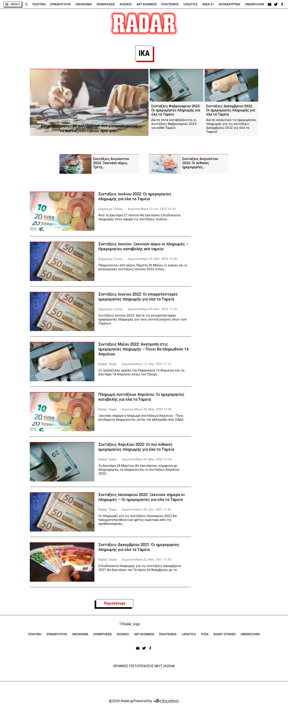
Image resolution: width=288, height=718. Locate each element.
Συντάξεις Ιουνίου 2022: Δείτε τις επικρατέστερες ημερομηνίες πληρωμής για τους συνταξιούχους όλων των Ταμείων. (142, 319)
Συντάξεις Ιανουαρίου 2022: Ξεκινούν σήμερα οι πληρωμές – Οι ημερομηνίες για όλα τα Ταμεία (141, 497)
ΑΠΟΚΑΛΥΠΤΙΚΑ (229, 4)
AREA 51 (208, 4)
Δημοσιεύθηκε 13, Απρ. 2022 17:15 (146, 364)
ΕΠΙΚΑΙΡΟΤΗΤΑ (60, 4)
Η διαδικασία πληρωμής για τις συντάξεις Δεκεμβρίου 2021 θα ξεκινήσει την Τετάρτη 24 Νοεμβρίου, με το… (139, 568)
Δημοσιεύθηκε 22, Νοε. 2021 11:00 (146, 559)
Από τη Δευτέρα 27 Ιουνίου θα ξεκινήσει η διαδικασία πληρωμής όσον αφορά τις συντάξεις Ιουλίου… (139, 217)
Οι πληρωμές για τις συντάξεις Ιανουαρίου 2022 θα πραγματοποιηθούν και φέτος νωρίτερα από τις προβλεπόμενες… (137, 520)
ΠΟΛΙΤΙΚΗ (39, 4)
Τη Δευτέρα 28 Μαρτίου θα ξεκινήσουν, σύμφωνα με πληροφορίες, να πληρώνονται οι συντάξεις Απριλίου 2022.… (138, 469)
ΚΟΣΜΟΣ (126, 4)
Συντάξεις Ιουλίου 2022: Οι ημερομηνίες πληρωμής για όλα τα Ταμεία (134, 196)
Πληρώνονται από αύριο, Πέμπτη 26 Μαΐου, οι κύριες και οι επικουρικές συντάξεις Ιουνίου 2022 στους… (142, 267)
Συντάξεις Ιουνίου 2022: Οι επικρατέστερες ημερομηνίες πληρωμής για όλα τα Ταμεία (138, 296)
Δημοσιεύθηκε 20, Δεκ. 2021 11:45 (146, 509)
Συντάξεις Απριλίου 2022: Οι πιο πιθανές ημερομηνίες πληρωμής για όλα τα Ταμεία (136, 447)
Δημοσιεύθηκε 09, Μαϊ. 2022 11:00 (152, 309)
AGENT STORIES (224, 634)
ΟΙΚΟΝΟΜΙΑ (83, 4)
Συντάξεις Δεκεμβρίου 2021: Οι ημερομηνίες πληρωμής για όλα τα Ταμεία (138, 547)
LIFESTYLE (190, 4)
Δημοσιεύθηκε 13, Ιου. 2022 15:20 (152, 209)
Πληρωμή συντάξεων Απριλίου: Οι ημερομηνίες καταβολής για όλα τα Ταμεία (141, 397)
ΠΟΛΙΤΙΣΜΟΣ (170, 4)
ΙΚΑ (144, 53)
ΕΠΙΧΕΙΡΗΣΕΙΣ (106, 4)
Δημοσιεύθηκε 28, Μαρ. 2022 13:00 (147, 409)
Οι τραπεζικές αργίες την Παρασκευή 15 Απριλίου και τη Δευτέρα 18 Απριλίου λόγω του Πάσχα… (141, 372)
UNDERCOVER (254, 4)
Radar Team (107, 364)
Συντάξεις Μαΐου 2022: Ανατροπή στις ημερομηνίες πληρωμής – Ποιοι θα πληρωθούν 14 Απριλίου (143, 349)
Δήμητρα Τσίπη (110, 209)
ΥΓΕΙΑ (204, 634)
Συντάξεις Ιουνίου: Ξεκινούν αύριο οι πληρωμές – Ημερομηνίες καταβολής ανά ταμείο (143, 246)
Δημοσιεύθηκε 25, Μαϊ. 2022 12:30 (152, 259)
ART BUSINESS (147, 4)
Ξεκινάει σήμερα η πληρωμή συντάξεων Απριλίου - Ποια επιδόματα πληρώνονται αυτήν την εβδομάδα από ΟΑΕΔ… (142, 417)
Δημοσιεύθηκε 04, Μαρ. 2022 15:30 (147, 459)
